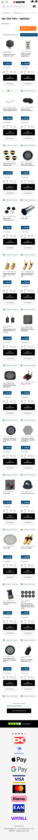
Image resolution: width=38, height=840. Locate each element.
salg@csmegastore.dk (22, 831)
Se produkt (10, 83)
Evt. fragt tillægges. (7, 67)
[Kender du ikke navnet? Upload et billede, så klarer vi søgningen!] (34, 6)
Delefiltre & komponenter (10, 35)
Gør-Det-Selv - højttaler (29, 35)
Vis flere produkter (19, 710)
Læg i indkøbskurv (10, 77)
